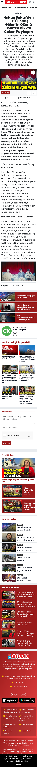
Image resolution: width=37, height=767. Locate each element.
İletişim (11, 745)
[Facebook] (12, 694)
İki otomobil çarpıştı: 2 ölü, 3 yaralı (24, 528)
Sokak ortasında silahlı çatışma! (24, 579)
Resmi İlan (6, 7)
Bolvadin (12, 751)
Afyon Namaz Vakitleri (24, 741)
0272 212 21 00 (20, 682)
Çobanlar (23, 751)
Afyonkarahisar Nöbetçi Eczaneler (10, 711)
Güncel (18, 13)
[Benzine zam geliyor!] (10, 390)
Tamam (18, 764)
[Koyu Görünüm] (34, 2)
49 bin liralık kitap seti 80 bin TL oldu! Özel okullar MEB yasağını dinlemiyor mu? (9, 378)
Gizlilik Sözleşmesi (22, 745)
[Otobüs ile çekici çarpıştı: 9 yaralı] (10, 350)
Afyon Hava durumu (10, 743)
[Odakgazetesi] (16, 2)
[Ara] (30, 2)
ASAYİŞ (19, 524)
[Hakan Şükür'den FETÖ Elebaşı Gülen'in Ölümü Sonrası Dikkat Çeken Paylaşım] (18, 79)
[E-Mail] (15, 334)
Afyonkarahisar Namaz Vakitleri (10, 717)
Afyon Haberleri (20, 7)
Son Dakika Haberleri (8, 732)
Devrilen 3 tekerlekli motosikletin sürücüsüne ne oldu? (26, 559)
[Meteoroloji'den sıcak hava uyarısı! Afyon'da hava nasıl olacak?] (27, 350)
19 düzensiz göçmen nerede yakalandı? (24, 569)
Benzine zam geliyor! (7, 397)
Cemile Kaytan (11, 98)
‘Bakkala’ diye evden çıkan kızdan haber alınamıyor (25, 538)
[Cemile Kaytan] (7, 331)
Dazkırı (31, 751)
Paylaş (6, 93)
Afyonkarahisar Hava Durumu (26, 711)
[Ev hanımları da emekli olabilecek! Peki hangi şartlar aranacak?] (27, 369)
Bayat (5, 751)
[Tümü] (34, 519)
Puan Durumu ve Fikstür (9, 725)
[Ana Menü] (2, 2)
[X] (16, 694)
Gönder (6, 443)
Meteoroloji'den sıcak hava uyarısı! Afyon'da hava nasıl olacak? (27, 358)
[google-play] (27, 700)
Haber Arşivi (26, 731)
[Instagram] (20, 694)
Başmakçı (29, 749)
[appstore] (9, 700)
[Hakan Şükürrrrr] (18, 270)
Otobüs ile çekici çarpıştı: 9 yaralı (8, 357)
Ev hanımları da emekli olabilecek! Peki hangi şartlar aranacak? (26, 378)
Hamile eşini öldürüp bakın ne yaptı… (24, 549)
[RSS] (24, 694)
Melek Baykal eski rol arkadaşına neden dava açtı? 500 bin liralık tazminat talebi (26, 400)
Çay (17, 751)
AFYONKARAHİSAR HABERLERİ (13, 749)
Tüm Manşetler (27, 724)
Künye (31, 743)
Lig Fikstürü (23, 743)
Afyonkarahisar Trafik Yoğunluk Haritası (26, 718)
